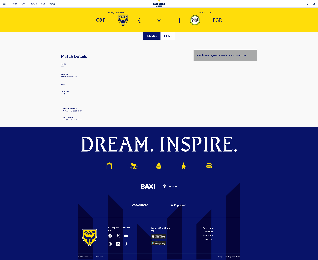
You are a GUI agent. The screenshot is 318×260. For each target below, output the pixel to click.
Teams (23, 4)
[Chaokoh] (140, 205)
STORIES (14, 4)
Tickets (33, 4)
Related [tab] (167, 36)
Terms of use (208, 232)
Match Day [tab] (152, 36)
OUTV (52, 4)
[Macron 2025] (170, 186)
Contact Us (207, 239)
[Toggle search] (308, 4)
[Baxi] (148, 186)
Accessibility (208, 235)
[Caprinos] (178, 205)
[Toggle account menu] (314, 4)
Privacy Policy (208, 228)
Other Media (235, 257)
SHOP (43, 4)
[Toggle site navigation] (4, 4)
